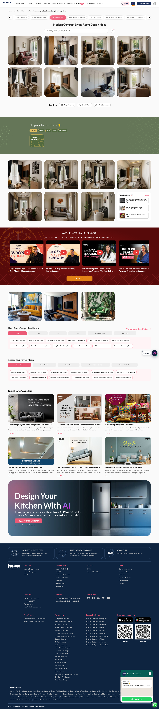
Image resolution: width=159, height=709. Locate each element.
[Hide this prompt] (142, 351)
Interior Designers (30, 572)
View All (79, 278)
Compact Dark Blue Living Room (126, 372)
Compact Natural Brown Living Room (102, 372)
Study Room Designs (62, 680)
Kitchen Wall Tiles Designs (64, 633)
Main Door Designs (52, 694)
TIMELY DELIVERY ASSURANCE (81, 550)
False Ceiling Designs (62, 654)
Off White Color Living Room (102, 346)
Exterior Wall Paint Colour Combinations (63, 691)
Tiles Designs (59, 665)
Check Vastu (86, 105)
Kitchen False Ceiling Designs (65, 636)
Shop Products (69, 105)
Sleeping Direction (39, 694)
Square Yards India (62, 578)
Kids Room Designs (61, 630)
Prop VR (58, 572)
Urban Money (60, 583)
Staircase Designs (61, 668)
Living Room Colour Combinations (87, 691)
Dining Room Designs (62, 651)
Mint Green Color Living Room (76, 340)
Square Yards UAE (62, 569)
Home (10, 11)
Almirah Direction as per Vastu (69, 697)
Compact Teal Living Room (123, 377)
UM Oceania (60, 586)
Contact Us (123, 575)
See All (147, 195)
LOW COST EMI (122, 550)
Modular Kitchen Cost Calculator (35, 618)
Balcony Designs (60, 639)
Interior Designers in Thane (95, 639)
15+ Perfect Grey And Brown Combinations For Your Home (78, 425)
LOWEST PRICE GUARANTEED (32, 550)
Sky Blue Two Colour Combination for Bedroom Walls (115, 691)
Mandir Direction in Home (26, 697)
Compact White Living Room (81, 377)
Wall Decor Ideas (105, 694)
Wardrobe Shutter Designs (55, 700)
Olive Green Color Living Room (123, 346)
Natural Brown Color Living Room (40, 346)
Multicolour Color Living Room (120, 340)
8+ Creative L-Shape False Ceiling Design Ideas (25, 467)
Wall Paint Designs (61, 656)
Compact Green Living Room (59, 372)
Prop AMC (59, 581)
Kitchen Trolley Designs (117, 697)
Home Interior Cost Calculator (34, 621)
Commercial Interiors (126, 569)
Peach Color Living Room (18, 340)
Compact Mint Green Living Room (102, 377)
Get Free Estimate (144, 3)
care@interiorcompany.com (33, 607)
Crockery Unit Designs (62, 677)
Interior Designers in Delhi (95, 621)
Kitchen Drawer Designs (24, 700)
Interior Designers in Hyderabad (97, 645)
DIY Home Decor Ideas (87, 697)
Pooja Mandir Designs (62, 648)
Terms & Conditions (94, 572)
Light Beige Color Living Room (55, 340)
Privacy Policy (124, 572)
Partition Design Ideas (26, 694)
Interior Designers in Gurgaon (96, 624)
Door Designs (59, 671)
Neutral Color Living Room (82, 346)
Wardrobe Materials (39, 700)
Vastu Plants (78, 694)
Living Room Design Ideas (33, 11)
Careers (121, 583)
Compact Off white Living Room (60, 377)
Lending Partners (125, 578)
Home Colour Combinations (41, 691)
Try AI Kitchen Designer (28, 521)
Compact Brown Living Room (79, 372)
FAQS (89, 569)
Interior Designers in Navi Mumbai (97, 636)
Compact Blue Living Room (18, 372)
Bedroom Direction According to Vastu (47, 697)
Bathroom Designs (61, 645)
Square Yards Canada (63, 575)
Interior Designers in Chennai (96, 642)
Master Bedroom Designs (63, 627)
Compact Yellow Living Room (38, 372)
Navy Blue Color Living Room (62, 346)
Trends (26, 575)
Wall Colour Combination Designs (66, 674)
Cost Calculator (104, 105)
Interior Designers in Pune (95, 627)
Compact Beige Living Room (38, 377)
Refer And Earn (124, 581)
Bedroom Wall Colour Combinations (21, 691)
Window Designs (60, 662)
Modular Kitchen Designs (63, 621)
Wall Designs (59, 659)
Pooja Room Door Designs (91, 694)
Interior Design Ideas (18, 11)
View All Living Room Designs (137, 329)
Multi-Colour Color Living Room (98, 340)
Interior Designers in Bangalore (96, 618)
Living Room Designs (62, 618)
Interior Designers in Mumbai (96, 633)
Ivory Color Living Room (36, 340)
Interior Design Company (32, 569)
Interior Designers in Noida (95, 630)
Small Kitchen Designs (102, 697)
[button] (149, 353)
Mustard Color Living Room (19, 346)
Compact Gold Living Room (18, 377)
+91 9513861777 (29, 601)
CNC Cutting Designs (66, 694)
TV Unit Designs (60, 642)
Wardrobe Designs (61, 624)
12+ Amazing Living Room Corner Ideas (119, 425)
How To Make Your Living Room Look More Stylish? (124, 467)
